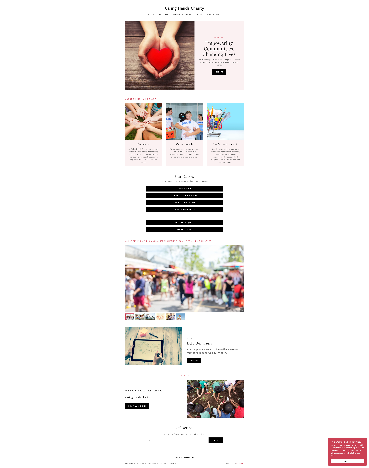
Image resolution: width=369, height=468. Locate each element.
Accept (347, 461)
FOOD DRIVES (185, 189)
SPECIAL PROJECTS (184, 223)
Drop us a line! (137, 406)
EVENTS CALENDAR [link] (182, 14)
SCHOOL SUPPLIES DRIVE (184, 196)
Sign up (216, 440)
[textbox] (176, 440)
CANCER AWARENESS (184, 210)
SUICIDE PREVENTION (184, 203)
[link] (184, 9)
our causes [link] (163, 14)
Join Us (219, 72)
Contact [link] (199, 14)
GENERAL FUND (184, 229)
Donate (194, 360)
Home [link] (151, 14)
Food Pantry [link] (214, 14)
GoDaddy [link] (240, 463)
